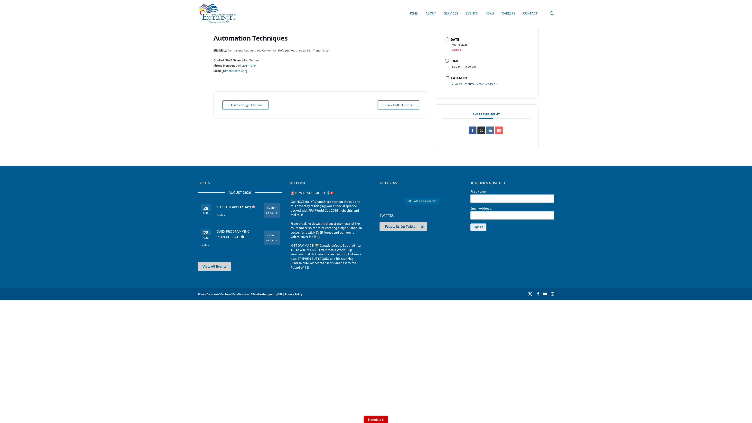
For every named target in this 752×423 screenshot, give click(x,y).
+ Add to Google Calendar (245, 105)
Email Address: (481, 208)
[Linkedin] (490, 130)
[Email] (499, 130)
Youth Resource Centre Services (475, 84)
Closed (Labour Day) (234, 207)
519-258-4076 (246, 65)
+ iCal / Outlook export (398, 105)
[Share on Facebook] (472, 130)
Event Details (272, 210)
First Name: (478, 191)
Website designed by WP (267, 294)
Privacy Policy (293, 294)
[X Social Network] (481, 130)
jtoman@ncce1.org (235, 71)
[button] (214, 266)
